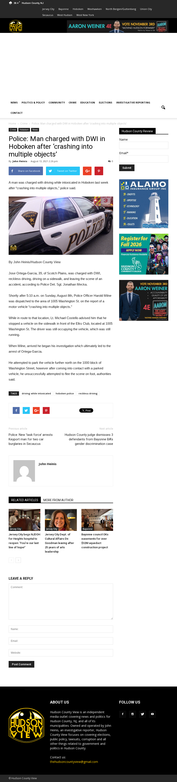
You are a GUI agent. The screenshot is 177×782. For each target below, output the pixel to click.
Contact (17, 112)
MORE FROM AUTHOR (58, 500)
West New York (85, 15)
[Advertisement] (88, 65)
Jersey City (48, 9)
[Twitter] (142, 714)
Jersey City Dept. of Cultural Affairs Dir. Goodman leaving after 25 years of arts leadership (59, 543)
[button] (163, 108)
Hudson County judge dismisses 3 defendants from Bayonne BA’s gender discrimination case (89, 439)
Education (87, 102)
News (14, 102)
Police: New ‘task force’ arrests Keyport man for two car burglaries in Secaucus (31, 439)
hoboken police (65, 393)
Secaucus (47, 15)
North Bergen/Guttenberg (121, 9)
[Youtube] (152, 714)
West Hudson (64, 15)
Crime (72, 102)
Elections (105, 102)
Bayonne (63, 9)
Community (57, 102)
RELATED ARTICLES (24, 500)
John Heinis (20, 161)
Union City (146, 9)
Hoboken (78, 9)
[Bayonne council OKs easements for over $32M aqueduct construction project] (97, 520)
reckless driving (88, 393)
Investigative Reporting (133, 102)
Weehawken (94, 9)
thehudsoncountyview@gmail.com (74, 762)
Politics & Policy (33, 102)
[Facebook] (122, 714)
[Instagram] (132, 714)
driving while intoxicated (36, 393)
